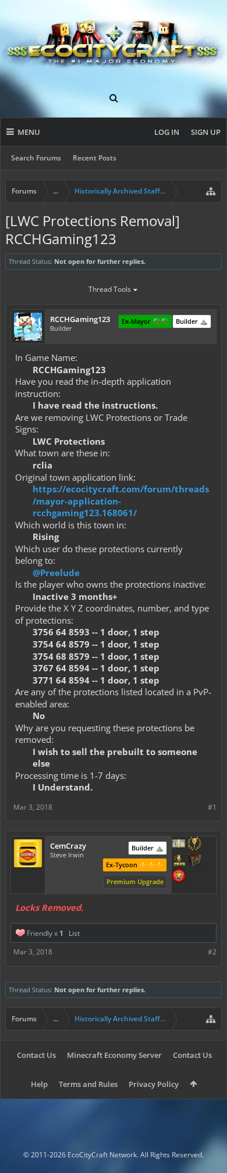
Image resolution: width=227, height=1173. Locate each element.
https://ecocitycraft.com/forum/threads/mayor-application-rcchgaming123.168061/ (121, 500)
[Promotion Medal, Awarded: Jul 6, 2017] (194, 861)
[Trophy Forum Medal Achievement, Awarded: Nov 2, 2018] (179, 876)
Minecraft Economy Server (114, 1055)
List (74, 933)
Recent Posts (94, 158)
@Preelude (56, 572)
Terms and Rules (88, 1084)
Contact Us (36, 1055)
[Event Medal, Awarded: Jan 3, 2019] (194, 844)
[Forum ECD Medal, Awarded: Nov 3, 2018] (179, 844)
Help (39, 1084)
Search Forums (36, 158)
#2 (212, 951)
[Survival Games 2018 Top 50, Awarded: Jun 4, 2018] (179, 861)
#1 (212, 807)
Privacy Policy (154, 1084)
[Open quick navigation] (210, 191)
